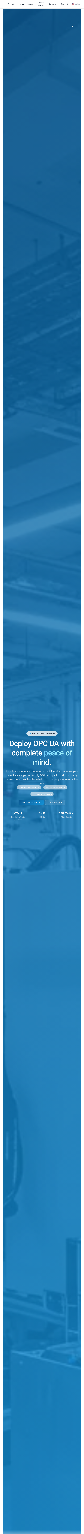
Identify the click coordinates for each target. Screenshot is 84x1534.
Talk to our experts (55, 802)
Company (52, 4)
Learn (22, 4)
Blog (62, 4)
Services (30, 4)
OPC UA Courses (41, 4)
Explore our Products (29, 802)
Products (11, 4)
